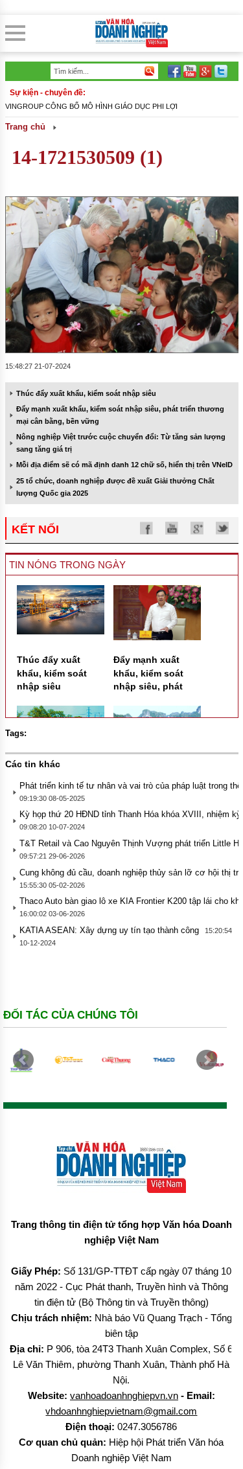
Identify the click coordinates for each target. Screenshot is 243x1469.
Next (206, 1060)
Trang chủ (25, 127)
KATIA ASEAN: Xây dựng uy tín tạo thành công (109, 930)
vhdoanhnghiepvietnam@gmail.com (121, 1411)
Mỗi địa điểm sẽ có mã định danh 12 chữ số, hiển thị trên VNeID (124, 464)
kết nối (35, 529)
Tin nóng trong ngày (67, 564)
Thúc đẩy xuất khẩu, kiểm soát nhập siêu (86, 393)
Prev (23, 1060)
